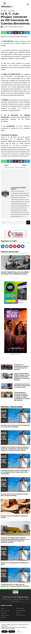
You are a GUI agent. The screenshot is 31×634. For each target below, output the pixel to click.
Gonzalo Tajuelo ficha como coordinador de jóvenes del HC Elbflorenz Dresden (15, 273)
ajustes (13, 628)
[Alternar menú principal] (28, 4)
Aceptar (4, 631)
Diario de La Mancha (20, 610)
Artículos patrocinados (7, 599)
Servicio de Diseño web (18, 599)
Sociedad (4, 11)
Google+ (25, 216)
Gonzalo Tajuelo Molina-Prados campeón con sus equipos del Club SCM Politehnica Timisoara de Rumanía (22, 377)
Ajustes (18, 631)
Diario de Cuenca (20, 608)
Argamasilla (3, 613)
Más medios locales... (21, 615)
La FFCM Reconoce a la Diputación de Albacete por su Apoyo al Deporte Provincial (15, 585)
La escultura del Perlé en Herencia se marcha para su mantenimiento (22, 385)
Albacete (3, 608)
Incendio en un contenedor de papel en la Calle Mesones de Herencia (21, 367)
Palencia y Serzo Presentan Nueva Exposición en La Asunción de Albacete (15, 426)
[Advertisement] (20, 177)
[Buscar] (28, 222)
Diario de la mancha (23, 597)
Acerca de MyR (15, 601)
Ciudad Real (3, 617)
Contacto (27, 599)
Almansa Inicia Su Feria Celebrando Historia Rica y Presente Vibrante (15, 494)
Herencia (18, 613)
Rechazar (12, 631)
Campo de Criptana (5, 615)
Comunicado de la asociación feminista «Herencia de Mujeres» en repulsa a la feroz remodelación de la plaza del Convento (22, 396)
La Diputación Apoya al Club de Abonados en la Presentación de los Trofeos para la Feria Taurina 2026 (15, 472)
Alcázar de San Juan (5, 610)
